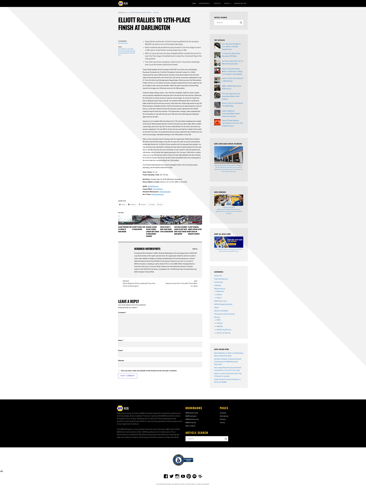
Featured (218, 276)
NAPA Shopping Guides (223, 304)
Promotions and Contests (224, 314)
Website (121, 360)
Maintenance (204, 3)
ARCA (219, 320)
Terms (222, 423)
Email (120, 350)
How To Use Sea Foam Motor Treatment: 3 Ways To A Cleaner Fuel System (232, 71)
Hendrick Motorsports (143, 12)
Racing (226, 3)
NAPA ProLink (190, 423)
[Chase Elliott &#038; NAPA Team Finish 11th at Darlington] (167, 220)
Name (120, 340)
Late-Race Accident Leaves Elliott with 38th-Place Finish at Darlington (181, 230)
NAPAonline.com (192, 419)
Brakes (219, 295)
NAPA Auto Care (220, 301)
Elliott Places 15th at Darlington (138, 228)
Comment (122, 312)
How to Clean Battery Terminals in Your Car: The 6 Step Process (232, 123)
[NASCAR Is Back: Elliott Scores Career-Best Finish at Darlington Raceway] (153, 220)
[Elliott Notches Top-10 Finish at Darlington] (125, 220)
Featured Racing (221, 279)
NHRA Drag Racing (224, 330)
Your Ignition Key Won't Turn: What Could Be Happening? (231, 46)
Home (194, 3)
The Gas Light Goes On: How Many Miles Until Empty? (231, 96)
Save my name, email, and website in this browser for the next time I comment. (149, 371)
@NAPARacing (153, 186)
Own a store (190, 426)
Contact (223, 413)
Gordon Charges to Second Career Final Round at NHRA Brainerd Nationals (228, 361)
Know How (218, 282)
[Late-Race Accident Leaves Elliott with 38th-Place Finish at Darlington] (181, 220)
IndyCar (220, 323)
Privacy (223, 419)
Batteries (220, 291)
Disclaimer (224, 416)
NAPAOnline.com (240, 3)
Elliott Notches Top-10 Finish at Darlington (125, 229)
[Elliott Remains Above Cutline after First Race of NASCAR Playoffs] (195, 220)
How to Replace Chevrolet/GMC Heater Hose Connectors (231, 113)
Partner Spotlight (221, 311)
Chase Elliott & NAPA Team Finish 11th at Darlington (166, 229)
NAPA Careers (190, 416)
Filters (219, 298)
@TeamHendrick (165, 192)
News (216, 307)
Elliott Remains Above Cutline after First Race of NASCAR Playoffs (195, 230)
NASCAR (156, 12)
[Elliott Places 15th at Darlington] (139, 220)
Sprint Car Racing (223, 333)
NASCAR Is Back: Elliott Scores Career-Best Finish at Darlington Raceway (152, 231)
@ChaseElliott (158, 189)
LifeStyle (217, 3)
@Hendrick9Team (158, 194)
